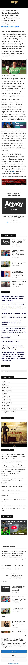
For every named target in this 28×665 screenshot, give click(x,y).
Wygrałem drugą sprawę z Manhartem (10, 490)
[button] (26, 635)
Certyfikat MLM (8, 403)
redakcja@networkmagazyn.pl (15, 578)
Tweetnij (12, 26)
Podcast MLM (7, 400)
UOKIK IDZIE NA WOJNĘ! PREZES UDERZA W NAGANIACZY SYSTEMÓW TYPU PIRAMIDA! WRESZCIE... (12, 480)
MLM (12, 171)
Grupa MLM (7, 381)
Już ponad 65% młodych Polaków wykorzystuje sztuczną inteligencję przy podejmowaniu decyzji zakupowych (19, 253)
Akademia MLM (8, 390)
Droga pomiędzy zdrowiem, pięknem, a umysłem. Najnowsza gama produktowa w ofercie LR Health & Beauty (12, 347)
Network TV (7, 396)
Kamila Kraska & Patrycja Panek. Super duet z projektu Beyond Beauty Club (18, 623)
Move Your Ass (8, 387)
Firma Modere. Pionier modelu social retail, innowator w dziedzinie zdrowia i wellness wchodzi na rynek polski (12, 298)
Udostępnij (5, 26)
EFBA (5, 393)
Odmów (14, 656)
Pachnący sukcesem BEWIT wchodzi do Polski (13, 317)
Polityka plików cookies (13, 663)
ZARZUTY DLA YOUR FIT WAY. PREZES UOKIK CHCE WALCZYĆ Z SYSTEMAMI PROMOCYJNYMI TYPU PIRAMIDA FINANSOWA (13, 456)
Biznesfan (6, 384)
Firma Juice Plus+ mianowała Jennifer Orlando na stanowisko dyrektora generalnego (18, 273)
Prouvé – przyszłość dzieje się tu (10, 341)
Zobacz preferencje (14, 660)
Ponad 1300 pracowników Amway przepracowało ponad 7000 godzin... (14, 216)
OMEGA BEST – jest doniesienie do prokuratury (12, 486)
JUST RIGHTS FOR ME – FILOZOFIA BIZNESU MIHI (13, 313)
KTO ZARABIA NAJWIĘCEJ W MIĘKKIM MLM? (19, 262)
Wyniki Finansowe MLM (10, 412)
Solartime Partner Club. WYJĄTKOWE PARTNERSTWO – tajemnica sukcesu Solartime (11, 322)
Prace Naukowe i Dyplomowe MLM (13, 409)
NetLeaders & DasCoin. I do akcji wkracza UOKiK (13, 505)
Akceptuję (14, 651)
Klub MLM (6, 406)
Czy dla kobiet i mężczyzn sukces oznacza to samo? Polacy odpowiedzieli (19, 283)
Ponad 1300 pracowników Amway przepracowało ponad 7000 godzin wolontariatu (18, 242)
